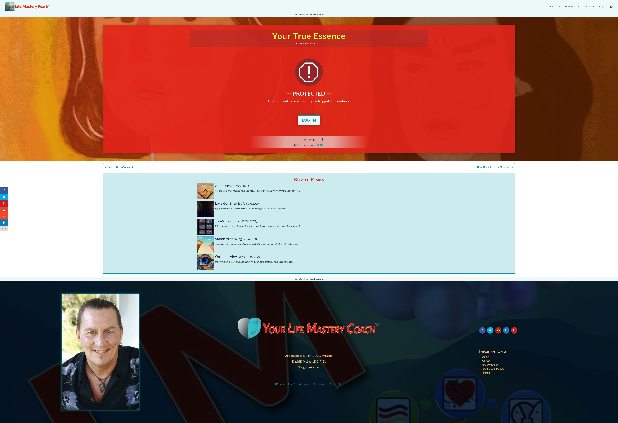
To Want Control (227, 221)
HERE (320, 144)
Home (306, 15)
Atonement (223, 186)
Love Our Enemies (228, 203)
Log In (309, 120)
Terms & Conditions (493, 368)
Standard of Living (228, 239)
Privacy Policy (490, 364)
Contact (486, 360)
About (485, 356)
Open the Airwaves (229, 256)
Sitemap (486, 372)
